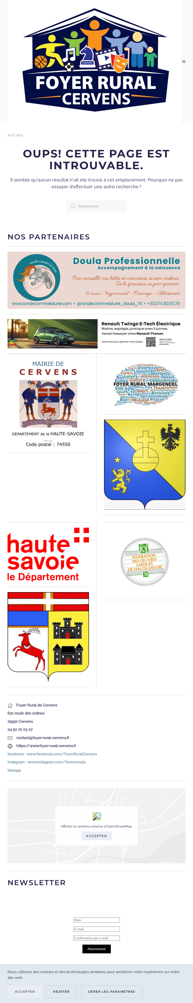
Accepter (96, 836)
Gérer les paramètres (111, 991)
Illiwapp (14, 770)
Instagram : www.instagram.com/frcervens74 (46, 762)
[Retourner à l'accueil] (95, 61)
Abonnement (96, 949)
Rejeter (61, 991)
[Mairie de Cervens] (48, 403)
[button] (183, 61)
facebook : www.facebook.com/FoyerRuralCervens (52, 754)
